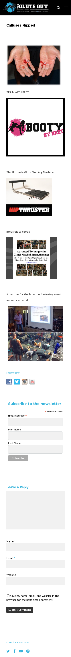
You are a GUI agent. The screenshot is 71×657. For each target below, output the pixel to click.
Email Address (17, 415)
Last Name (14, 443)
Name (10, 541)
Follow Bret (13, 373)
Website (11, 574)
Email (10, 558)
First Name (14, 429)
